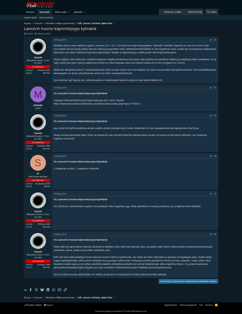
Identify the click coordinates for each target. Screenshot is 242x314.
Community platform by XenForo (121, 311)
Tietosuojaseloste (188, 304)
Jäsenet (78, 12)
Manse (47, 186)
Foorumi (45, 12)
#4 (215, 156)
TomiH (30, 33)
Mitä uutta (61, 12)
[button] (69, 12)
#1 (215, 39)
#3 (215, 115)
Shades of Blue (34, 304)
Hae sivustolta (46, 17)
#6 (215, 234)
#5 (215, 193)
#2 (215, 87)
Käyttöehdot (171, 304)
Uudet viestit (30, 17)
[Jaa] (210, 40)
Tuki (201, 304)
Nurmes (46, 73)
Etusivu (30, 12)
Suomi (49, 304)
